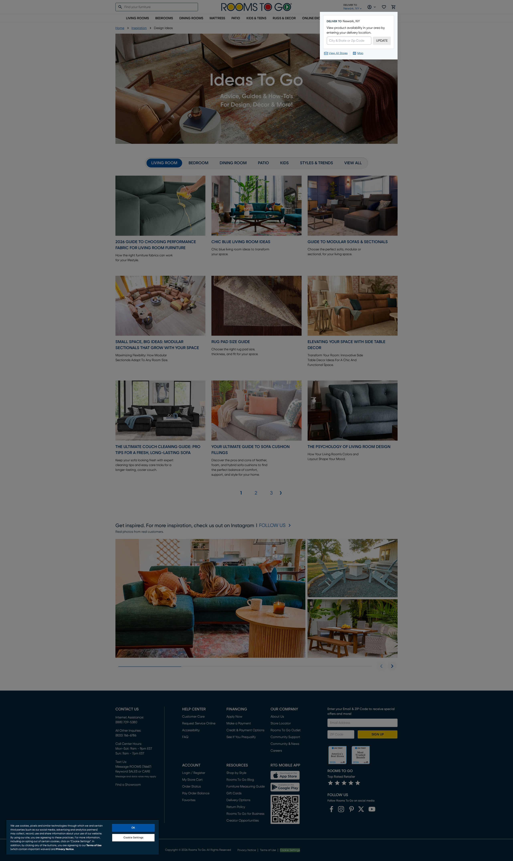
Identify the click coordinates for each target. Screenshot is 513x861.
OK (133, 828)
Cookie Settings (133, 837)
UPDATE (382, 40)
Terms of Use (94, 845)
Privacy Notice (65, 849)
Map (360, 53)
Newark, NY (351, 21)
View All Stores (338, 53)
